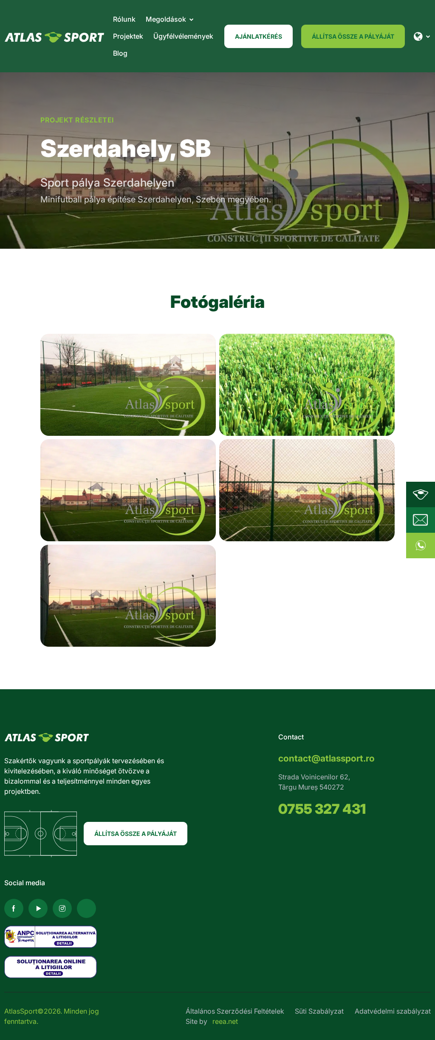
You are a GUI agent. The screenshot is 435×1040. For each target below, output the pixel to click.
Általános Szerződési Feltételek (235, 1011)
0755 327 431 (322, 809)
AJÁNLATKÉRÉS (258, 36)
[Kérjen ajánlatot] (420, 520)
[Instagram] (62, 908)
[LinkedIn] (86, 908)
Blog (120, 53)
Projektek (128, 36)
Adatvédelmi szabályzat (393, 1011)
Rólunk (124, 19)
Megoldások (166, 19)
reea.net (225, 1021)
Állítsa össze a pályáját (353, 36)
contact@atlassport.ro (326, 758)
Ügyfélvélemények (183, 36)
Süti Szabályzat (319, 1011)
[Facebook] (13, 908)
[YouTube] (38, 908)
